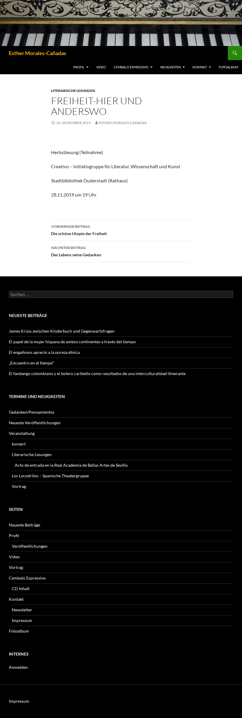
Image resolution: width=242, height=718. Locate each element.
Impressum (22, 620)
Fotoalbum (228, 67)
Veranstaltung (22, 433)
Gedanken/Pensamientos (31, 412)
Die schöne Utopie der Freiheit (79, 230)
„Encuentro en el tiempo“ (31, 362)
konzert (19, 443)
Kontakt (199, 67)
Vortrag (19, 486)
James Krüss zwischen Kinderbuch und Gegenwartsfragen (62, 331)
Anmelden (18, 667)
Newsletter (22, 609)
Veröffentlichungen (30, 546)
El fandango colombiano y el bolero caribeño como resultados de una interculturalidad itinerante (97, 373)
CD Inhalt (21, 588)
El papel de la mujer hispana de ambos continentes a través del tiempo (72, 341)
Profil (78, 67)
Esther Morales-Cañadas (37, 53)
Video (101, 67)
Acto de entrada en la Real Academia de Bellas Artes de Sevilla (71, 465)
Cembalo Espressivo (131, 67)
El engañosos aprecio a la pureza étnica (44, 352)
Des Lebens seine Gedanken (76, 251)
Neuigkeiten (170, 67)
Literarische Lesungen (73, 90)
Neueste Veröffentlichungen (34, 422)
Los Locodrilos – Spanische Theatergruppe (50, 475)
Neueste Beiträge (24, 524)
